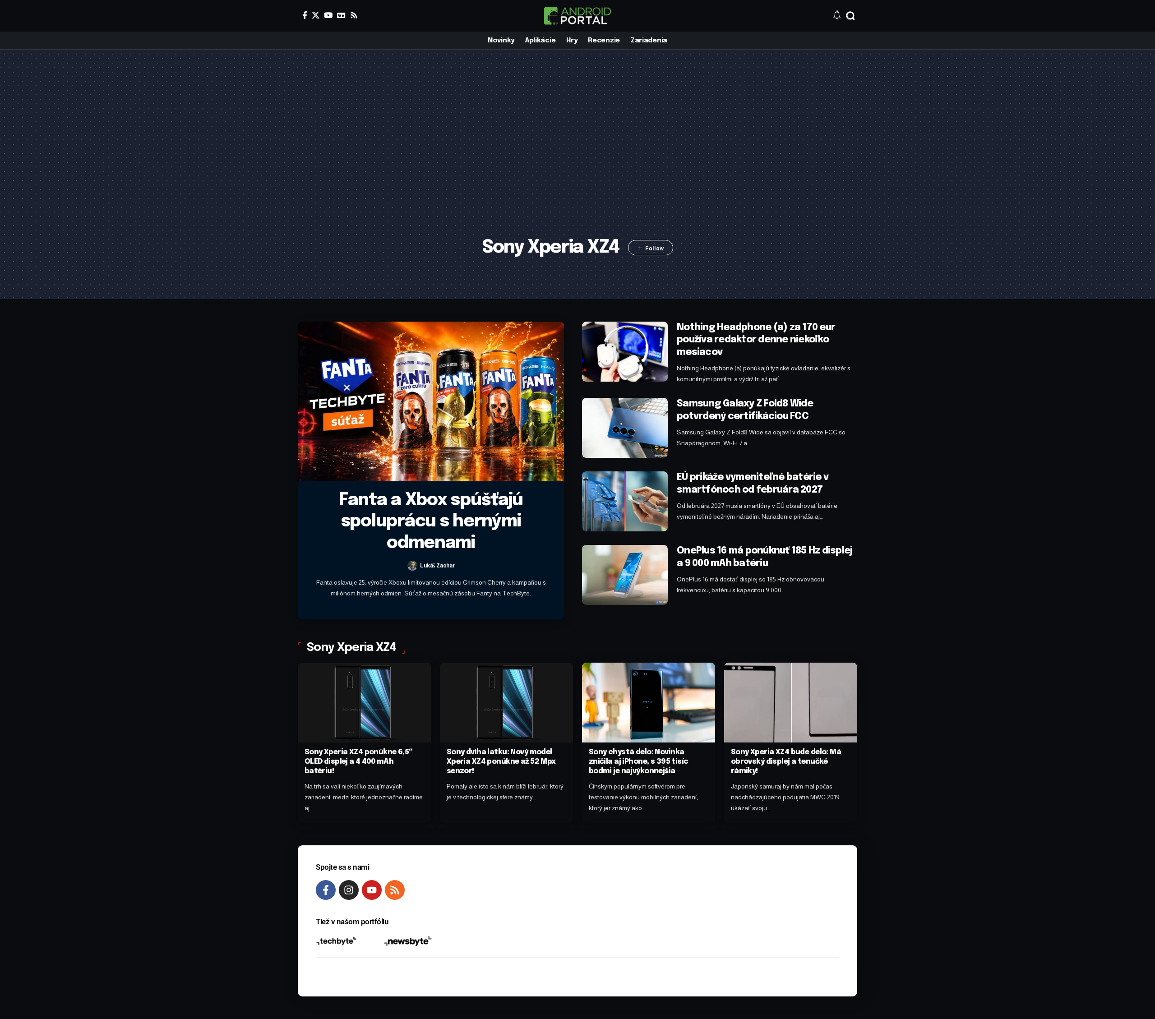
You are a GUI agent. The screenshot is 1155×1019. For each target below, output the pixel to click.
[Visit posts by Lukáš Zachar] (412, 566)
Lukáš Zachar (437, 566)
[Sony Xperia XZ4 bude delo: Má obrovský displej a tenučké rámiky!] (790, 702)
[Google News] (341, 15)
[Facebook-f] (326, 890)
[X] (316, 15)
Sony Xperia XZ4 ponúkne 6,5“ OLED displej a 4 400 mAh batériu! (359, 761)
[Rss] (354, 15)
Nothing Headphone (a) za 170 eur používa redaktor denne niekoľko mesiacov (756, 340)
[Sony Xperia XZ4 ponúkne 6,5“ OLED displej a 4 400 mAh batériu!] (364, 702)
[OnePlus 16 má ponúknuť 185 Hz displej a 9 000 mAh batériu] (625, 575)
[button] (850, 15)
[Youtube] (372, 890)
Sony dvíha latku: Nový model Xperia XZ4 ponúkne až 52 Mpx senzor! (501, 761)
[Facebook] (305, 15)
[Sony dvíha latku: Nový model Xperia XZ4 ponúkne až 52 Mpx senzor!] (506, 702)
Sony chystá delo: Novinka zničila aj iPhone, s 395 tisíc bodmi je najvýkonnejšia (638, 761)
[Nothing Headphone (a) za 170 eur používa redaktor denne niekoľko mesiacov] (625, 352)
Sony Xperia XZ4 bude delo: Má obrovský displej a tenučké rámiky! (786, 761)
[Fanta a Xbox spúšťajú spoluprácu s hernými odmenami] (431, 401)
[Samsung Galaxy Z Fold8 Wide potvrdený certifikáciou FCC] (625, 428)
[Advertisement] (577, 158)
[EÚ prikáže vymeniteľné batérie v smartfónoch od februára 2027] (625, 501)
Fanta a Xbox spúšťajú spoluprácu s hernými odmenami (431, 522)
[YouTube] (328, 15)
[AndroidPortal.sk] (577, 16)
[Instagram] (349, 890)
